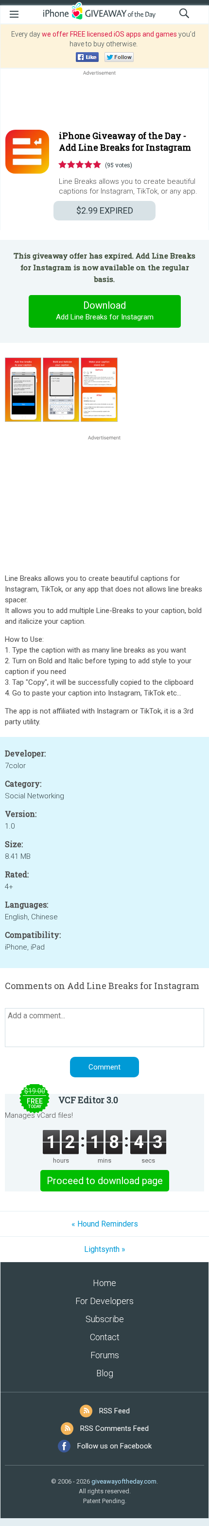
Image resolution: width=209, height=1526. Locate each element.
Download (105, 310)
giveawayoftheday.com (124, 1481)
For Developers (104, 1301)
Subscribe (105, 1319)
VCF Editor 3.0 (88, 1100)
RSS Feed (114, 1411)
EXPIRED (104, 210)
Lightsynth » (104, 1249)
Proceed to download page (105, 1181)
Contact (105, 1337)
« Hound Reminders (104, 1224)
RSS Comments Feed (114, 1428)
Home (104, 1283)
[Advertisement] (104, 101)
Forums (104, 1355)
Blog (104, 1373)
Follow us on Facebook (114, 1446)
